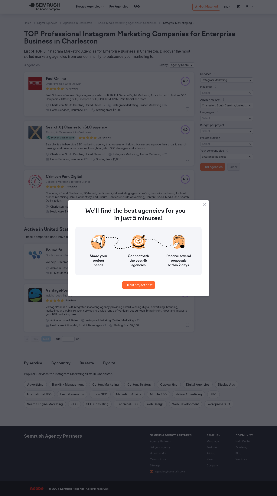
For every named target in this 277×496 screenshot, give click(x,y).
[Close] (204, 204)
